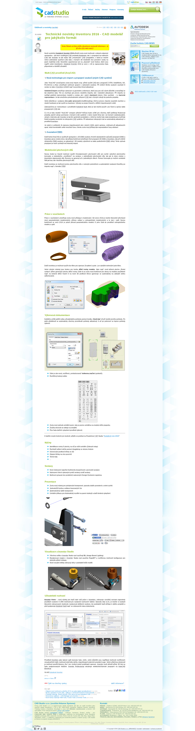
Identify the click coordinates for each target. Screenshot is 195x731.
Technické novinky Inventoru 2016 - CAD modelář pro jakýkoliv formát (84, 35)
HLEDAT (101, 723)
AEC (111, 27)
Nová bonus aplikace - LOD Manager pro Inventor (62, 696)
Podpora (113, 9)
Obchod (105, 9)
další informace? (117, 683)
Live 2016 (111, 436)
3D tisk (144, 722)
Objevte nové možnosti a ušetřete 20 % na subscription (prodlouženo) (68, 691)
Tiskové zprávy (58, 722)
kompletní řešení (56, 712)
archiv (55, 27)
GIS (119, 27)
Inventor (131, 722)
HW (122, 27)
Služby (97, 9)
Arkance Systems (148, 717)
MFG (108, 27)
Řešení (77, 722)
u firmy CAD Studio (63, 710)
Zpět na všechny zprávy (57, 683)
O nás (84, 9)
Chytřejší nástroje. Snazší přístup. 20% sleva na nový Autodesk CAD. (68, 694)
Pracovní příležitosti (151, 63)
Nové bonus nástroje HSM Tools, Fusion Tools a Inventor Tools (66, 697)
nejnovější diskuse (149, 82)
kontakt (139, 728)
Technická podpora (69, 722)
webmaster (146, 728)
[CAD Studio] (52, 17)
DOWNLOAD (94, 723)
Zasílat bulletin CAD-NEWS (142, 43)
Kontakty (108, 722)
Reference (115, 722)
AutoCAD (121, 722)
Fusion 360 (138, 722)
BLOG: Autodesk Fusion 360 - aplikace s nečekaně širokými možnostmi (69, 693)
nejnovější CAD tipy (149, 80)
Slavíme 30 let (148, 51)
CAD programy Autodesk (87, 722)
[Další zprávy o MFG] (39, 40)
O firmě (51, 722)
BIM (99, 722)
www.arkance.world (117, 17)
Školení (103, 722)
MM (115, 27)
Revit (126, 722)
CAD (104, 27)
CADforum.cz (147, 75)
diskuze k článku (49, 678)
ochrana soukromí (156, 728)
